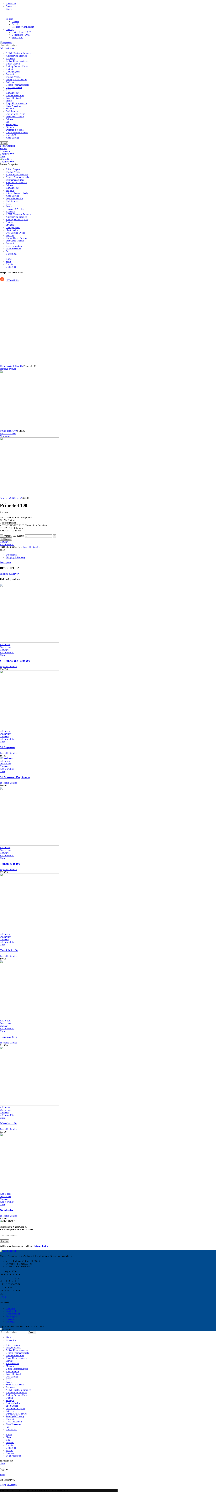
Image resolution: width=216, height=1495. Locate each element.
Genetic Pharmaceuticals (17, 85)
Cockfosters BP (13, 1313)
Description (11, 554)
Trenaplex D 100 (10, 863)
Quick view (5, 647)
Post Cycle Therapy (15, 116)
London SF (11, 1311)
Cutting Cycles (13, 71)
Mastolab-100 (8, 1123)
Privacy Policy (41, 1246)
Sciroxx (9, 119)
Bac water (10, 58)
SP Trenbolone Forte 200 (15, 660)
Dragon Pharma (13, 77)
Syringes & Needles (15, 130)
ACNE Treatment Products (18, 53)
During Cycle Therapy (16, 79)
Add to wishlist (7, 544)
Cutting (9, 69)
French (15, 24)
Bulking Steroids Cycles (17, 66)
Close (2, 655)
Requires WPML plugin (23, 27)
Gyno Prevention (14, 87)
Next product (6, 436)
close (2, 1463)
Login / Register (13, 1455)
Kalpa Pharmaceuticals (16, 103)
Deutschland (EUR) (21, 34)
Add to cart (6, 539)
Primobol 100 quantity (14, 536)
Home (3, 366)
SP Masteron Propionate (15, 777)
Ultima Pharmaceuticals (17, 132)
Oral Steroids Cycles (15, 114)
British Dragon (13, 63)
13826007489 (12, 280)
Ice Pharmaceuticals (15, 95)
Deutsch (15, 21)
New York (10, 1308)
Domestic (10, 74)
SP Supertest (7, 747)
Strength (10, 127)
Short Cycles (12, 124)
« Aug (3, 1297)
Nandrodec (6, 1210)
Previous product (8, 369)
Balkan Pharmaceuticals (17, 61)
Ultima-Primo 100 (8, 430)
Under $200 (11, 135)
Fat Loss (10, 82)
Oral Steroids (12, 111)
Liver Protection (13, 106)
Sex (7, 122)
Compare (4, 542)
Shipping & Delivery (15, 557)
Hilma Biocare (12, 93)
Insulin (9, 100)
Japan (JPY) (17, 37)
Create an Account (8, 1485)
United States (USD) (21, 32)
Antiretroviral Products (16, 55)
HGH (8, 90)
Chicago (10, 1319)
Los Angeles (11, 1316)
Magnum (10, 108)
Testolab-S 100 (9, 950)
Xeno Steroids (12, 137)
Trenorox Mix (8, 1036)
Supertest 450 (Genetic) (11, 498)
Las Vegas (10, 1321)
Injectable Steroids (14, 98)
